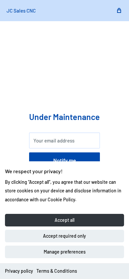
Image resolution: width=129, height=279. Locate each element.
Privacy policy (19, 271)
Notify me (64, 160)
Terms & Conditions (56, 271)
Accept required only (64, 236)
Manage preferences (65, 252)
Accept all (64, 220)
